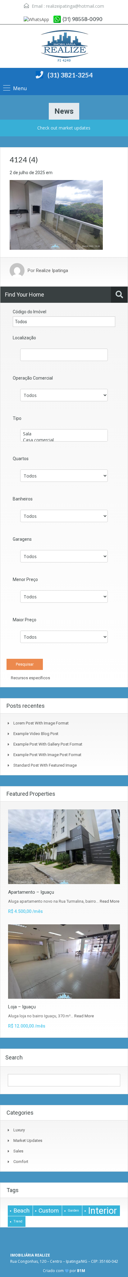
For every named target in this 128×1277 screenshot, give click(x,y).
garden (73, 1211)
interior (102, 1210)
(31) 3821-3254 (70, 75)
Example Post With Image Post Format (47, 754)
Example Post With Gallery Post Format (47, 744)
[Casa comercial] (64, 440)
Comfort (20, 1161)
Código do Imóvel (29, 311)
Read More (109, 901)
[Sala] (64, 434)
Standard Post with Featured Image (45, 765)
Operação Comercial (33, 378)
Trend (17, 1221)
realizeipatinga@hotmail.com (75, 6)
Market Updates (27, 1140)
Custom (49, 1210)
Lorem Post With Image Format (41, 723)
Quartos (21, 458)
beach (21, 1210)
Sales (18, 1151)
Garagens (22, 539)
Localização (24, 337)
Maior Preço (24, 619)
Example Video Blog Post (35, 733)
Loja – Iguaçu (22, 1007)
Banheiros (23, 498)
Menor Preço (25, 579)
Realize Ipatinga (52, 270)
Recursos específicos (30, 678)
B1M (81, 1270)
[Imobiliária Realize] (64, 47)
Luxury (19, 1130)
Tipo (17, 418)
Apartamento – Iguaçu (31, 892)
